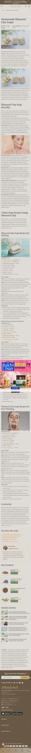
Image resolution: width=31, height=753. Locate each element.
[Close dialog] (30, 362)
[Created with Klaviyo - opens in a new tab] (15, 392)
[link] (15, 376)
